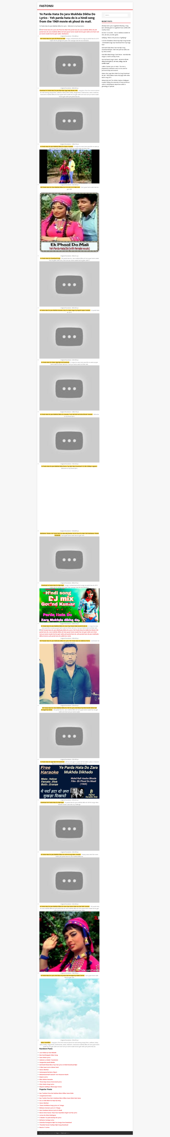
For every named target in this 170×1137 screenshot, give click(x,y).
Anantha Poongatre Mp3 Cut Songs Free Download (55, 1122)
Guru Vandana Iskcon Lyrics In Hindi (50, 1110)
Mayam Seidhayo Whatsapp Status (50, 1087)
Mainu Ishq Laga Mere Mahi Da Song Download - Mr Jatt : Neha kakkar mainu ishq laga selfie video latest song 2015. (116, 75)
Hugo (57, 1133)
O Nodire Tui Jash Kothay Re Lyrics (50, 1117)
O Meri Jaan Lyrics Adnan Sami (49, 1067)
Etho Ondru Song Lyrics (46, 1084)
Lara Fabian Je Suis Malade (47, 1052)
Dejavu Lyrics (43, 1077)
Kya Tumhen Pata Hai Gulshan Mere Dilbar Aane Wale (56, 1093)
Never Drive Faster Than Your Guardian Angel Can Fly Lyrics (58, 1113)
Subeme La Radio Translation (48, 1060)
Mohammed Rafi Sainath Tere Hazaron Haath (53, 1074)
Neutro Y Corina (44, 1127)
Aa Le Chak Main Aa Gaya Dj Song (50, 1100)
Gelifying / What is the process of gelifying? (114, 38)
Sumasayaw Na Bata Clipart (48, 1072)
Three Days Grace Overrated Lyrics (50, 1082)
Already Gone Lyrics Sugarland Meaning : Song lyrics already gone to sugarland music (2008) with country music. (116, 28)
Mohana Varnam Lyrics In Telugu (49, 1108)
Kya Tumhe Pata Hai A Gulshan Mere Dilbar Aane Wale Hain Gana (60, 1098)
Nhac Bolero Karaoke (46, 1079)
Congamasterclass (45, 1096)
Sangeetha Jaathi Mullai (47, 1062)
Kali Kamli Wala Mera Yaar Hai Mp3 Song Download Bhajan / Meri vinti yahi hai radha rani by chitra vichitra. (115, 49)
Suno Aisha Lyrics (44, 1057)
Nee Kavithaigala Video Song (48, 1055)
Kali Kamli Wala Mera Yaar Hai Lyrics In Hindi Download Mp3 (58, 1065)
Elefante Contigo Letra (46, 1120)
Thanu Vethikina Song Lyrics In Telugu (51, 1105)
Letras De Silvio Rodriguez (47, 1115)
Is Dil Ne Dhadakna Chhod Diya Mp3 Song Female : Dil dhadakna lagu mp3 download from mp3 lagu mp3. (116, 42)
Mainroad (63, 1133)
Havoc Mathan (44, 1069)
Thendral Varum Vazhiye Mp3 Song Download (53, 1125)
